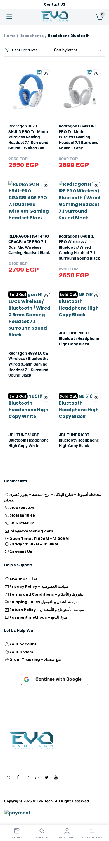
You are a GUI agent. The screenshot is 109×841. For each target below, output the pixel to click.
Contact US (54, 4)
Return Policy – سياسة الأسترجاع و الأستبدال (46, 609)
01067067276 (22, 507)
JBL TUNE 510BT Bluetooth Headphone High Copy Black (79, 440)
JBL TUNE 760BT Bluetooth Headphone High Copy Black (79, 338)
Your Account (23, 644)
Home (9, 35)
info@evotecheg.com (31, 531)
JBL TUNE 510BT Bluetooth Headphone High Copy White (28, 440)
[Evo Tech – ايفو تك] (31, 740)
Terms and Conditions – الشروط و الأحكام (47, 594)
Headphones (32, 35)
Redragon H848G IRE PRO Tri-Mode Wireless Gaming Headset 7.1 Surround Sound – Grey (79, 137)
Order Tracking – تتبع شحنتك (35, 659)
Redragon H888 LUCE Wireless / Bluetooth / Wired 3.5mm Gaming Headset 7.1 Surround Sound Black (28, 364)
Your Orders (21, 652)
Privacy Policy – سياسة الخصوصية (38, 586)
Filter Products (24, 50)
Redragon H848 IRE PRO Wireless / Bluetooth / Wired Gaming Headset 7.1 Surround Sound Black (79, 247)
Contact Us (20, 551)
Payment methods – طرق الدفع (38, 617)
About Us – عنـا (23, 579)
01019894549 (22, 515)
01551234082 (21, 523)
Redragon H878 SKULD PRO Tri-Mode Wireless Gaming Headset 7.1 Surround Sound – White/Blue (28, 137)
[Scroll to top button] (100, 818)
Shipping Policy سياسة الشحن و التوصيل (43, 602)
